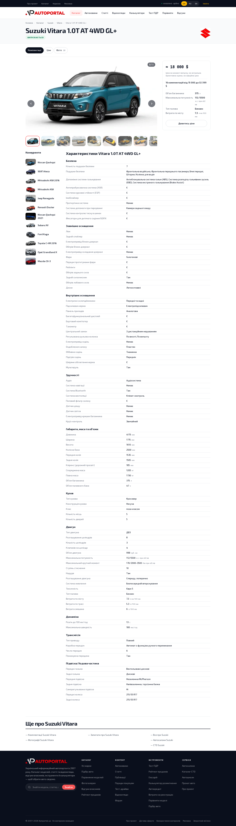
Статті (105, 13)
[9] (156, 141)
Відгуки (181, 13)
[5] (94, 141)
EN (196, 4)
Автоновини (91, 13)
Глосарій (153, 777)
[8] (140, 141)
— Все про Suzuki (159, 734)
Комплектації (34, 50)
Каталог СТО (188, 771)
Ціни (49, 50)
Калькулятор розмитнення (163, 783)
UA (184, 4)
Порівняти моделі (158, 800)
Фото (60, 50)
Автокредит (155, 789)
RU (190, 4)
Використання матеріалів (168, 821)
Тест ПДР (153, 13)
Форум (118, 800)
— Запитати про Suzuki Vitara (103, 734)
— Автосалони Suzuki (162, 740)
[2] (48, 141)
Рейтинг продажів (91, 794)
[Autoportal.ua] (45, 12)
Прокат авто (188, 783)
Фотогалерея (89, 783)
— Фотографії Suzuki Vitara (40, 740)
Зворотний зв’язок (201, 821)
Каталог (45, 3)
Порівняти (167, 13)
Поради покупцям (124, 783)
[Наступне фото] (151, 103)
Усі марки (86, 765)
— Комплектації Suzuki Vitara (41, 734)
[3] (63, 141)
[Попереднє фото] (31, 103)
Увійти (206, 3)
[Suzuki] (205, 33)
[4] (79, 141)
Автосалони (188, 765)
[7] (125, 141)
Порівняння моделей (92, 777)
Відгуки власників (91, 789)
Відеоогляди (118, 13)
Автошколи (188, 777)
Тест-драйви (122, 789)
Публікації (120, 777)
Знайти (69, 787)
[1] (33, 141)
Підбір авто (87, 771)
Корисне (57, 3)
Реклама (68, 3)
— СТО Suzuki (157, 745)
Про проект (32, 3)
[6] (110, 141)
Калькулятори (136, 13)
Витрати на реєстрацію (161, 794)
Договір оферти (146, 821)
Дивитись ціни (186, 123)
